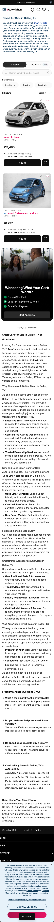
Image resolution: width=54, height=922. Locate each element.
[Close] (52, 864)
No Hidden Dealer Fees (26, 2)
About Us (6, 860)
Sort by (42, 93)
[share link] (41, 100)
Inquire (22, 162)
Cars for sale (9, 830)
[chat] (38, 10)
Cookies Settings (27, 907)
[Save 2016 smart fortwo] (47, 100)
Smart (26, 830)
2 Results (6, 93)
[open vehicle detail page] (27, 114)
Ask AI (38, 64)
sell (2, 845)
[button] (32, 10)
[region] (27, 891)
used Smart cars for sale (16, 475)
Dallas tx (40, 830)
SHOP (3, 837)
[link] (13, 10)
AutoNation (14, 349)
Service (5, 853)
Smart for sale (40, 23)
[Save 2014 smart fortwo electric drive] (47, 176)
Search (16, 64)
